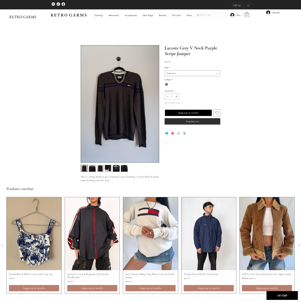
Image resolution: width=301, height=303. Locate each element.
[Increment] (177, 96)
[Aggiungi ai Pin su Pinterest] (172, 133)
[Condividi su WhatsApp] (178, 133)
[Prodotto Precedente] (2, 245)
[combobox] (192, 73)
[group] (150, 245)
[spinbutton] (172, 96)
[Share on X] (184, 133)
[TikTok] (58, 4)
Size (167, 67)
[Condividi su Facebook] (167, 133)
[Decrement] (167, 96)
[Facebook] (63, 4)
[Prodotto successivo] (299, 245)
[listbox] (241, 5)
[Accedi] (232, 15)
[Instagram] (53, 4)
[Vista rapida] (34, 233)
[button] (241, 5)
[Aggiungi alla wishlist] (216, 112)
